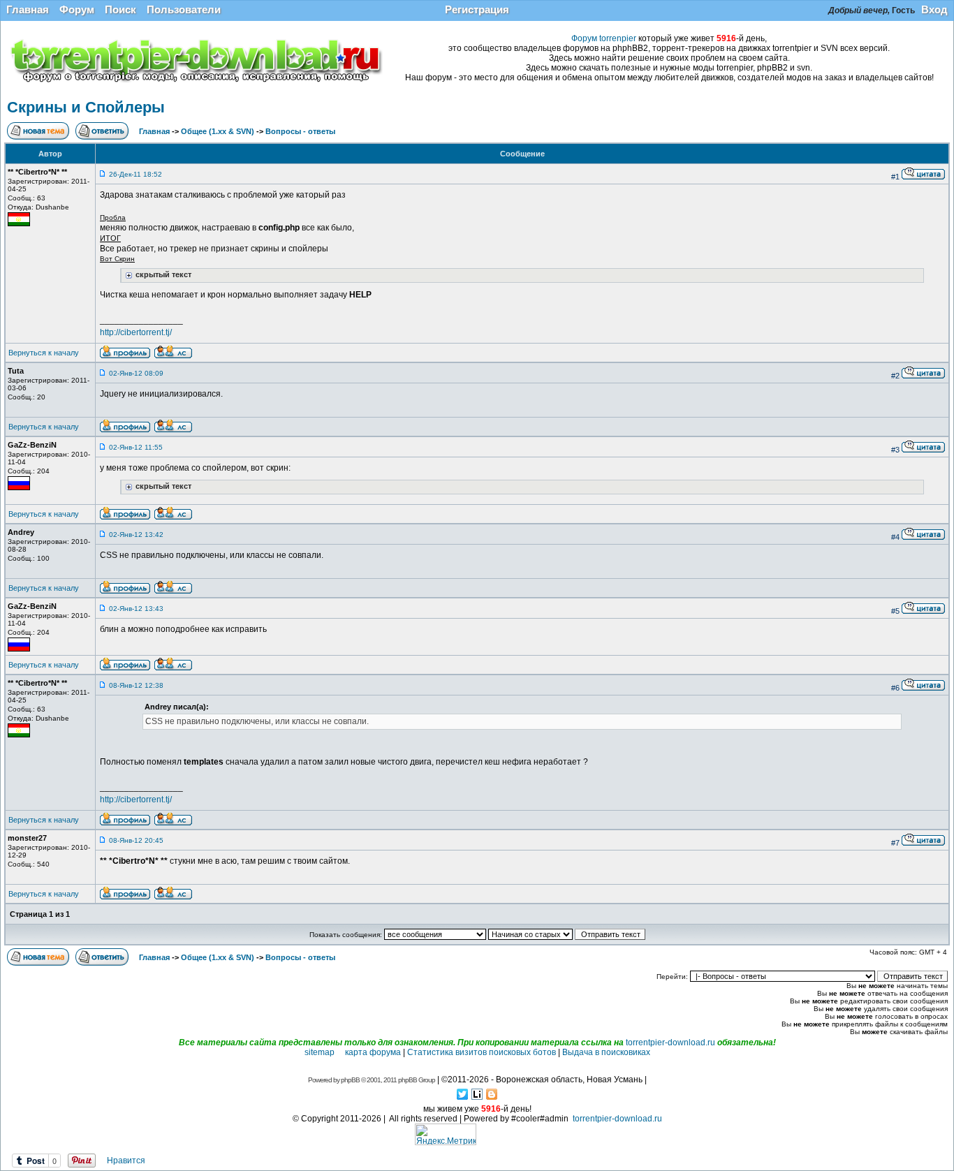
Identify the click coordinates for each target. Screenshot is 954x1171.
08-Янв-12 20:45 (136, 840)
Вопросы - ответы (300, 131)
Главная (27, 9)
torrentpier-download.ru (670, 1042)
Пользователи (184, 9)
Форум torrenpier (603, 38)
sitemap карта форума (352, 1052)
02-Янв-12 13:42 (136, 534)
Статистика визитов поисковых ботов (481, 1052)
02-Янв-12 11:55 (136, 447)
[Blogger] (492, 1094)
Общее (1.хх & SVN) (217, 131)
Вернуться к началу (43, 352)
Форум (76, 9)
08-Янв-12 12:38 (136, 685)
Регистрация (477, 9)
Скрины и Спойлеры (86, 107)
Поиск (120, 9)
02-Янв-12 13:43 (136, 608)
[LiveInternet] (477, 1094)
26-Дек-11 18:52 (135, 174)
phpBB (350, 1080)
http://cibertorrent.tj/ (136, 332)
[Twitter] (462, 1094)
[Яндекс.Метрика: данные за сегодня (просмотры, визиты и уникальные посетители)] (445, 1134)
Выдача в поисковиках (606, 1052)
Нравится (126, 1160)
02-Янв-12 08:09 (136, 373)
